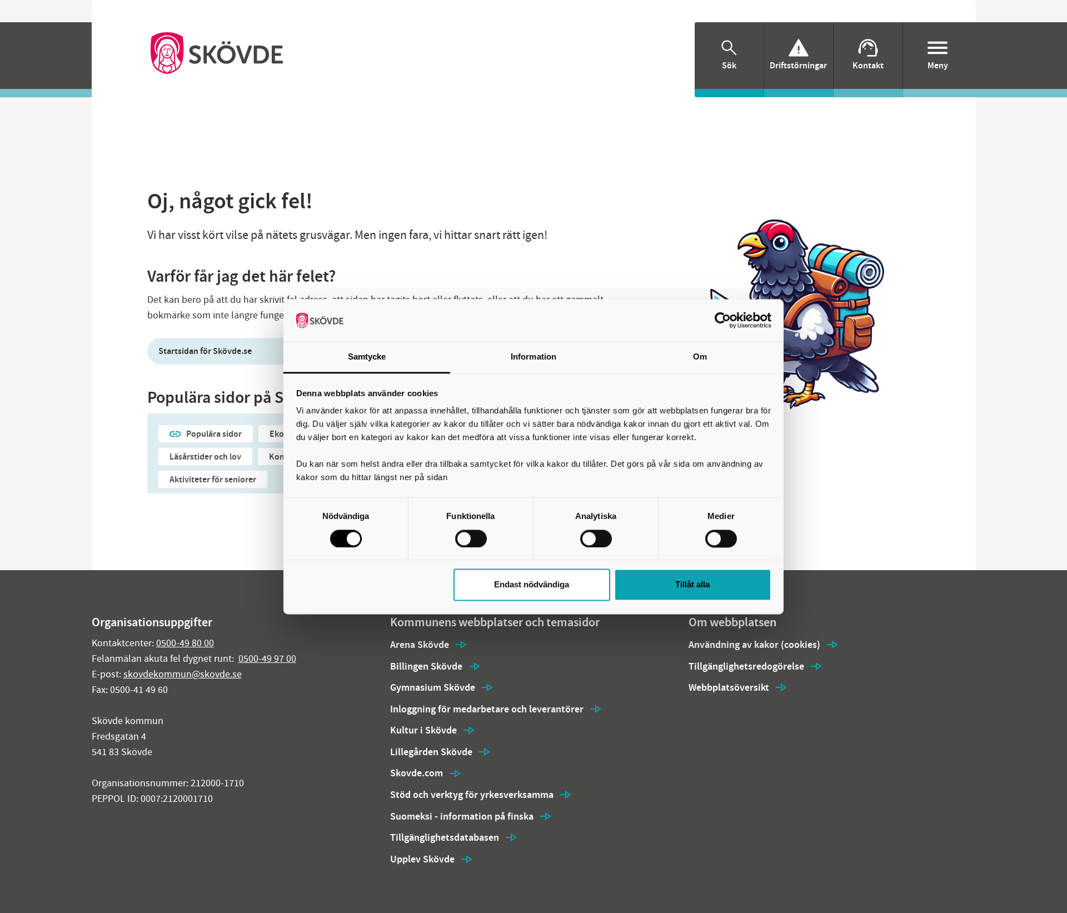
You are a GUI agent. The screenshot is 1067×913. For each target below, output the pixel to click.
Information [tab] (533, 357)
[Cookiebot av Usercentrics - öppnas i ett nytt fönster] (722, 320)
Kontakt (868, 65)
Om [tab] (700, 357)
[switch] (471, 538)
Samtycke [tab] (367, 357)
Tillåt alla (692, 585)
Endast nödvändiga (531, 585)
